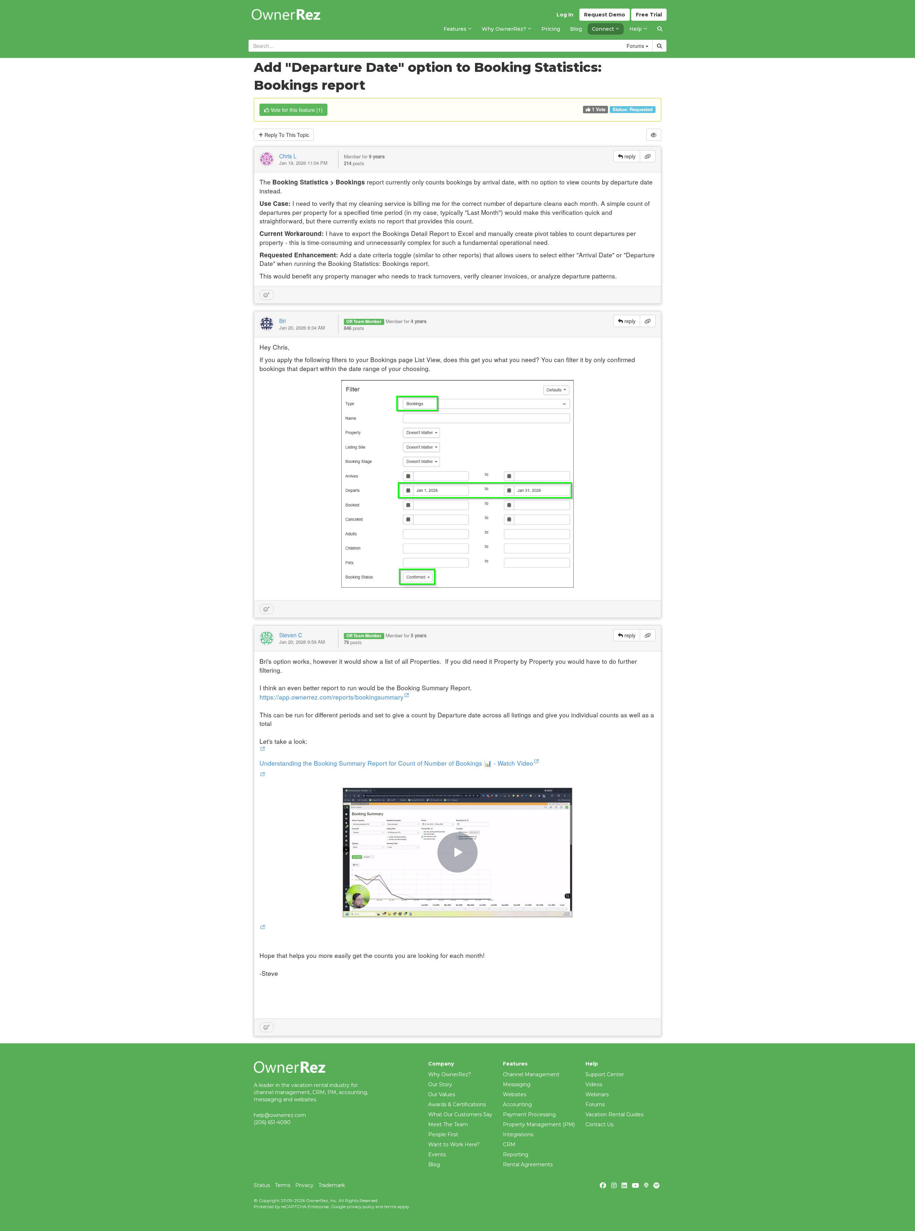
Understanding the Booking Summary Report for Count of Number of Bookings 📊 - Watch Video (396, 762)
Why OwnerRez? (449, 1074)
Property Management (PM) (539, 1124)
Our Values (441, 1094)
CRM (509, 1144)
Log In (565, 14)
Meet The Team (448, 1124)
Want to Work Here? (454, 1144)
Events (437, 1154)
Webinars (597, 1094)
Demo (604, 14)
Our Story (440, 1084)
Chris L (288, 156)
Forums (595, 1104)
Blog (434, 1164)
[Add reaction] (266, 295)
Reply (286, 134)
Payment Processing (529, 1114)
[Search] (660, 29)
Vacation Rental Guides (614, 1114)
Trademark (331, 1185)
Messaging (516, 1084)
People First (443, 1134)
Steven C (290, 635)
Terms (282, 1185)
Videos (593, 1084)
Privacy (304, 1185)
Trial (649, 14)
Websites (514, 1094)
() (297, 109)
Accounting (517, 1104)
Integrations (518, 1134)
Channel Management (531, 1074)
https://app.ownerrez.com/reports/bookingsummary (331, 696)
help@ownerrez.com (280, 1115)
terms (390, 1206)
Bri (282, 321)
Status (262, 1185)
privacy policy (360, 1206)
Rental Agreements (528, 1164)
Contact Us (599, 1124)
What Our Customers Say (460, 1114)
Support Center (604, 1074)
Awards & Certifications (457, 1104)
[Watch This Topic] (653, 135)
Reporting (515, 1154)
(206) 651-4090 (272, 1122)
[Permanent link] (648, 156)
